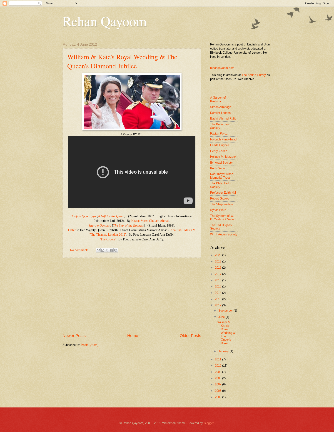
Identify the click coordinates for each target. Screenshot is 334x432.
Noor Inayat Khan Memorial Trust (221, 175)
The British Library (254, 75)
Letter (72, 230)
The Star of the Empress (128, 225)
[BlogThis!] (102, 250)
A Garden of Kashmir (218, 99)
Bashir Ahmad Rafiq (223, 118)
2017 (218, 274)
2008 (218, 378)
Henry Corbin (218, 151)
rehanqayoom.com (222, 68)
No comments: (80, 250)
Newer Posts (74, 335)
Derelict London (220, 113)
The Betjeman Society (219, 125)
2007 (218, 384)
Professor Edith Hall (223, 192)
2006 (218, 390)
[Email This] (98, 250)
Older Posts (190, 335)
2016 (218, 280)
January (224, 351)
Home (132, 335)
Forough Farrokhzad (223, 139)
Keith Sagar (218, 168)
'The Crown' (108, 239)
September (226, 310)
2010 (218, 365)
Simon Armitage (220, 107)
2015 (218, 286)
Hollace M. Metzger (223, 156)
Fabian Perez (219, 133)
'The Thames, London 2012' (108, 234)
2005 (218, 397)
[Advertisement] (131, 295)
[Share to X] (107, 250)
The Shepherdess (221, 204)
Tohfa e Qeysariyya (83, 216)
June (222, 317)
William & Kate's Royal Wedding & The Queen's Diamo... (226, 332)
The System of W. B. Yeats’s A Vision (222, 217)
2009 (218, 372)
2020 (218, 255)
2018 (218, 267)
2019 (218, 261)
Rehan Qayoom (104, 21)
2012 (218, 305)
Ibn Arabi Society (221, 162)
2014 (218, 293)
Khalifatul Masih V (182, 230)
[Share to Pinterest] (115, 250)
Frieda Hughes (219, 145)
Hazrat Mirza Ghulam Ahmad (150, 220)
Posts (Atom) (89, 345)
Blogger (209, 423)
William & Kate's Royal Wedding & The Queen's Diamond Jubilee (122, 61)
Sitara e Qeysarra (100, 225)
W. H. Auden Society (223, 234)
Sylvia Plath (218, 210)
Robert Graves (219, 198)
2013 (218, 299)
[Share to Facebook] (111, 250)
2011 (218, 359)
